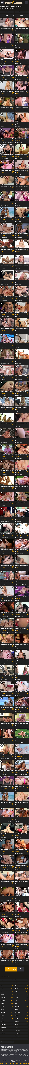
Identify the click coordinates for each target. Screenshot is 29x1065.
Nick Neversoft (19, 963)
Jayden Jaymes (19, 884)
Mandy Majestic (19, 616)
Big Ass (21, 980)
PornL (3, 140)
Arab (7, 1036)
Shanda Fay (4, 47)
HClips (17, 440)
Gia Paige (4, 695)
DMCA (17, 1063)
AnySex (17, 914)
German (21, 985)
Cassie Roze (4, 253)
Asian (7, 988)
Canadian (21, 1039)
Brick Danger (4, 474)
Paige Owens (19, 474)
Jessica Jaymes (19, 395)
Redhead (7, 1039)
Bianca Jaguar (19, 537)
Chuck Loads (19, 442)
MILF (21, 983)
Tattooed (21, 1036)
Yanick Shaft (4, 174)
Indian (7, 994)
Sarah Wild (18, 632)
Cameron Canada (5, 316)
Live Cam (4, 395)
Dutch (7, 1021)
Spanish (21, 1021)
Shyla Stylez (4, 268)
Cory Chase (18, 837)
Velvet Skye (4, 79)
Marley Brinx (19, 237)
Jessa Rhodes (5, 916)
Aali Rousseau (5, 284)
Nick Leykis (10, 821)
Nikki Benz (18, 79)
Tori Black (18, 821)
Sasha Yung (18, 521)
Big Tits (21, 988)
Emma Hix (18, 332)
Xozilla (17, 109)
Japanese (21, 1012)
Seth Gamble (19, 458)
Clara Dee (18, 569)
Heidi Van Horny (5, 521)
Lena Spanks (4, 679)
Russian (7, 991)
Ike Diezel (4, 837)
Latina (21, 1018)
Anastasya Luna (5, 948)
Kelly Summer (19, 300)
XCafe (3, 251)
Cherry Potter (19, 47)
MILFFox (17, 156)
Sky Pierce (4, 95)
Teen (21, 1000)
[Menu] (2, 2)
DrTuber (18, 614)
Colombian (21, 991)
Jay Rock (4, 600)
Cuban (7, 980)
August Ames (4, 237)
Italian (21, 1024)
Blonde (7, 1015)
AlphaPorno (19, 756)
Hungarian (21, 1033)
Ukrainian (7, 1042)
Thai (7, 1030)
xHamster (4, 124)
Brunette (7, 1000)
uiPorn (3, 45)
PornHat (3, 298)
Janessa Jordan (5, 932)
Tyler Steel (18, 316)
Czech (21, 994)
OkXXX (3, 662)
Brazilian (7, 983)
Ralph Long (4, 663)
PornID (17, 298)
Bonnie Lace (4, 821)
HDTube (3, 583)
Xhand (17, 124)
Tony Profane (19, 158)
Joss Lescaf (18, 347)
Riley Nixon (9, 695)
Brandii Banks (5, 158)
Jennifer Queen (19, 95)
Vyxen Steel (18, 727)
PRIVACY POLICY (11, 1063)
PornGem (4, 519)
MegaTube (4, 30)
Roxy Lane (4, 142)
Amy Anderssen (19, 553)
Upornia (3, 314)
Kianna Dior (4, 347)
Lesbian (7, 1012)
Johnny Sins (4, 869)
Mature (21, 1015)
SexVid (3, 172)
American (21, 1030)
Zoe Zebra (4, 63)
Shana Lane (10, 142)
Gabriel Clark (25, 932)
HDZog (3, 203)
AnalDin (3, 219)
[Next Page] (20, 969)
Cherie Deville (19, 142)
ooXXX (3, 93)
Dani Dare (25, 758)
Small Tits (7, 1024)
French (21, 997)
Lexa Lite (18, 695)
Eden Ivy (3, 126)
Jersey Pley (25, 174)
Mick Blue (18, 31)
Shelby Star (18, 916)
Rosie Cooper (4, 332)
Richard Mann (5, 205)
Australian (7, 1027)
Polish (21, 1027)
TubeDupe (4, 61)
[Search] (26, 2)
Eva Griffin (4, 790)
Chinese (7, 1033)
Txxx (17, 172)
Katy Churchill (5, 537)
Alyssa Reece (19, 110)
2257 (21, 1063)
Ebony (7, 1009)
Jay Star (18, 126)
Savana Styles (25, 31)
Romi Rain (25, 584)
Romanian (21, 1006)
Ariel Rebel (4, 553)
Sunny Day (18, 711)
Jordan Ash (4, 742)
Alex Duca (18, 932)
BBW (21, 1003)
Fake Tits (7, 997)
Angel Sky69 (4, 189)
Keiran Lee (18, 189)
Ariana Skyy (18, 174)
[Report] (13, 30)
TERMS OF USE (3, 1063)
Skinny (7, 985)
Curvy (7, 1006)
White (7, 1003)
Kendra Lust (24, 189)
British (7, 1018)
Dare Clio (18, 205)
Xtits (17, 77)
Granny (21, 1009)
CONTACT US (26, 1063)
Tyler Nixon (24, 774)
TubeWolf (4, 77)
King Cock (18, 790)
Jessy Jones (4, 632)
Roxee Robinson (5, 31)
